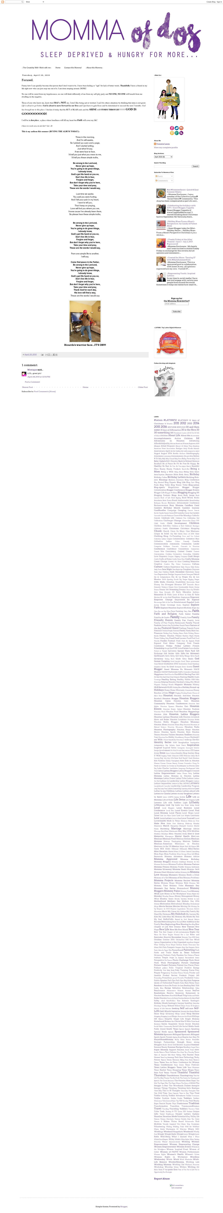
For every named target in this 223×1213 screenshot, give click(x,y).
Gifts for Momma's (190, 653)
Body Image (189, 495)
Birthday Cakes (160, 477)
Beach (188, 466)
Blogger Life (159, 493)
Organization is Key (168, 942)
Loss (174, 815)
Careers (196, 513)
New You (158, 932)
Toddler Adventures (177, 1096)
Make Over (171, 823)
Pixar (186, 965)
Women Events (184, 1147)
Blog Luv (190, 482)
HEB (193, 679)
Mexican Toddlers (191, 841)
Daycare (195, 569)
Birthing (190, 477)
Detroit (196, 574)
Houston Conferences (176, 703)
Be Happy (191, 464)
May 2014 (187, 831)
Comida (196, 541)
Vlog (188, 1124)
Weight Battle (170, 1134)
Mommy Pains (172, 891)
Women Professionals (189, 1152)
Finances (158, 633)
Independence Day (161, 745)
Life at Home (167, 800)
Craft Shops (193, 556)
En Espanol (193, 600)
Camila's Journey (190, 508)
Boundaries (158, 500)
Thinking (173, 1088)
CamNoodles (160, 510)
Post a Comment (32, 382)
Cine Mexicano (192, 531)
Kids (182, 761)
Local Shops (187, 813)
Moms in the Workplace (175, 894)
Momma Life (185, 872)
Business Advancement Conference (183, 503)
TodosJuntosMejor (169, 1101)
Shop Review (193, 1014)
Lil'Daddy (194, 802)
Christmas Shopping (189, 528)
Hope (172, 692)
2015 (157, 427)
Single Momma (192, 1019)
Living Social (194, 805)
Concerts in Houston (190, 546)
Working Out (178, 1165)
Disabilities (180, 582)
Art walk (184, 451)
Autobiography (192, 453)
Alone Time (188, 446)
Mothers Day (173, 901)
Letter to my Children (164, 791)
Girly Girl (174, 656)
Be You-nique (181, 466)
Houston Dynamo (167, 706)
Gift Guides (169, 653)
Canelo (161, 513)
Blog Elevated (159, 482)
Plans (196, 965)
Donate (171, 587)
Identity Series (162, 742)
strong (196, 1042)
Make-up (180, 823)
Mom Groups (182, 854)
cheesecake (186, 521)
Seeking (175, 1008)
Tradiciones (182, 1103)
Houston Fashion (191, 709)
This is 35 (166, 1091)
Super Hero (195, 1047)
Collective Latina (163, 541)
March (166, 826)
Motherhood (160, 901)
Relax (197, 988)
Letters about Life (191, 791)
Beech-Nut (185, 469)
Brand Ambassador (180, 500)
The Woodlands (176, 1086)
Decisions (190, 572)
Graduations (182, 664)
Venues (156, 1119)
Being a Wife (167, 472)
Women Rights (160, 1154)
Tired (197, 1093)
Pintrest (180, 965)
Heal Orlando (175, 677)
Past (185, 955)
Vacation (158, 1116)
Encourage (158, 602)
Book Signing (176, 498)
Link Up (170, 805)
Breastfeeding (194, 500)
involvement (164, 750)
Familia (195, 614)
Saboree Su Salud (190, 998)
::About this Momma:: (94, 68)
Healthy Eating (169, 679)
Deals (156, 572)
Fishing (191, 633)
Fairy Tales (188, 611)
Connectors (195, 549)
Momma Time (161, 886)
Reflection (176, 988)
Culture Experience (172, 567)
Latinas (190, 778)
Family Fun (180, 620)
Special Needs (160, 1032)
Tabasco (162, 1052)
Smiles (164, 1024)
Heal (168, 677)
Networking (167, 922)
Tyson (180, 1111)
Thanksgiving (186, 1075)
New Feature (188, 927)
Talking (178, 1055)
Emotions (176, 597)
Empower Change (163, 600)
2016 (164, 427)
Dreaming (173, 590)
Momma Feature (191, 864)
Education (159, 595)
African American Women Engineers (183, 443)
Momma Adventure (173, 856)
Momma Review (182, 880)
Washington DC (172, 1129)
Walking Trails (178, 1127)
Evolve (179, 605)
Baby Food (195, 459)
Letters (178, 791)
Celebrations (158, 521)
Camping (182, 510)
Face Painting (177, 611)
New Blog (192, 924)
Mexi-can (195, 836)
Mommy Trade (185, 891)
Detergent (189, 574)
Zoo (164, 1172)
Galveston (172, 651)
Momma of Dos (176, 878)
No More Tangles (166, 935)
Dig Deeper (183, 579)
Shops (174, 1016)
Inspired (158, 748)
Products (183, 975)
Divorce (178, 584)
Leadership (176, 786)
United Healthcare (167, 1114)
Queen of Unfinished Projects (167, 983)
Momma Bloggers (162, 862)
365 (171, 433)
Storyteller (195, 1039)
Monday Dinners (168, 896)
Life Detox (179, 799)
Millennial (175, 849)
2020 (183, 427)
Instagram (181, 748)
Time (165, 1093)
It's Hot (173, 750)
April (167, 451)
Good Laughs (175, 661)
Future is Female (160, 651)
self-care (189, 1008)
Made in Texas (173, 821)
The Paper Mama (175, 1083)
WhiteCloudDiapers (161, 1139)
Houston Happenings (189, 712)
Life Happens (190, 800)
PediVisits (157, 958)
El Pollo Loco (171, 595)
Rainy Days (194, 983)
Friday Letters (182, 646)
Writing (191, 1167)
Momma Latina (173, 872)
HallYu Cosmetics (184, 672)
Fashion (158, 625)
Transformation (161, 1106)
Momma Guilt (193, 869)
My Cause (172, 911)
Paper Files (168, 950)
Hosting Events (186, 693)
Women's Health (175, 1154)
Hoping (178, 693)
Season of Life (159, 1008)
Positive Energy (192, 968)
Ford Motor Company (174, 643)
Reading (187, 985)
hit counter (177, 1188)
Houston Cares (162, 701)
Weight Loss (182, 1134)
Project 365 (194, 975)
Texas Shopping (174, 1070)
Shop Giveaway (167, 1014)
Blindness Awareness (176, 480)
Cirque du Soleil (161, 534)
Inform (172, 745)
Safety (156, 1001)
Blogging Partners (162, 495)
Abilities (164, 436)
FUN (175, 648)
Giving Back (169, 659)
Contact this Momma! (73, 68)
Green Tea (165, 667)
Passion (180, 955)
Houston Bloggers (189, 698)
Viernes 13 (158, 1121)
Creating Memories (190, 561)
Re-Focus (173, 985)
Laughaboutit (159, 786)
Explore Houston (168, 608)
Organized (181, 942)
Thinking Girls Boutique (188, 1088)
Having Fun (189, 674)
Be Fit (176, 464)
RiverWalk (173, 995)
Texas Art (169, 1062)
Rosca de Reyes (172, 998)
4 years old (185, 433)
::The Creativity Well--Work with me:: (37, 68)
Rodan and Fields (193, 995)
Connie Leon (163, 144)
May (180, 831)
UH (184, 1111)
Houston (168, 695)
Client (197, 534)
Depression (163, 574)
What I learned (179, 1137)
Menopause (169, 836)
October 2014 (169, 940)
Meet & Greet (193, 834)
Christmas (174, 528)
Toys (174, 1103)
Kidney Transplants (173, 761)
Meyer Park (184, 846)
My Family (191, 911)
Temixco (196, 1060)
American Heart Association (164, 448)
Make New (159, 823)
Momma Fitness (161, 867)
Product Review (170, 975)
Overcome (192, 945)
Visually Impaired (169, 1124)
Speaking (195, 1029)
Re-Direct (165, 985)
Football (171, 641)
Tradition (194, 1103)
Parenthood (177, 950)
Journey (157, 758)
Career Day (188, 513)
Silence (160, 1019)
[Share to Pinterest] (56, 354)
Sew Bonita (190, 1011)
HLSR (169, 687)
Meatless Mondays (161, 834)
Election (157, 597)
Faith (195, 611)
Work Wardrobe (186, 1159)
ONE (187, 940)
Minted (170, 851)
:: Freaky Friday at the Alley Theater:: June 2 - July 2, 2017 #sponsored (180, 241)
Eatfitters (196, 592)
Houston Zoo (163, 737)
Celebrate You (181, 518)
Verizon (177, 1119)
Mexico (175, 846)
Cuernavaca (186, 564)
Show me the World (185, 1016)
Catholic (195, 516)
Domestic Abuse (193, 585)
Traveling (165, 1109)
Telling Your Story (186, 1060)
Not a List (185, 935)
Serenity (183, 1011)
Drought (167, 592)
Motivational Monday (180, 904)
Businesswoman (161, 505)
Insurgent (189, 748)
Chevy (193, 521)
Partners (167, 955)
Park (197, 950)
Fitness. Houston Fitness (171, 636)
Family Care (185, 617)
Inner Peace (181, 745)
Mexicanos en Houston (187, 844)
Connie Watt (159, 551)
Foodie (163, 641)
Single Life (179, 1019)
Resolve (170, 993)
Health (191, 677)
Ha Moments (186, 669)
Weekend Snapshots (173, 1132)
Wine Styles (185, 1139)
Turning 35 (169, 1111)
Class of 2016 (188, 534)
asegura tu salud (193, 451)
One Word (194, 940)
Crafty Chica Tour (178, 559)
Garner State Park (186, 651)
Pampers (171, 947)
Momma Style (182, 883)
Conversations (159, 554)
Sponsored (180, 1031)
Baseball (158, 464)
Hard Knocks (169, 674)
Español (190, 602)
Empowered (180, 600)
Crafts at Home (165, 559)
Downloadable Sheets (186, 587)
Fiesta (182, 631)
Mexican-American (163, 844)
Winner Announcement (171, 1142)
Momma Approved (165, 859)
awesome (167, 456)
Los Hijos (167, 815)
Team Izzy (164, 1057)
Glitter (184, 659)
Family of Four (161, 623)
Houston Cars (181, 701)
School (171, 1006)
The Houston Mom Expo (185, 1081)
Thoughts (176, 1091)
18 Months (169, 424)
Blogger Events (192, 490)
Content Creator (185, 551)
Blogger (185, 487)
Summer (195, 1045)
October (158, 940)
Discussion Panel (193, 582)
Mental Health (182, 836)
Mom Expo (159, 854)
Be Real (165, 466)
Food (171, 638)
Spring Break (177, 1037)
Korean (163, 763)
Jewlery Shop (193, 753)
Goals (190, 659)
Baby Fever (187, 459)
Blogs (174, 495)
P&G (160, 947)
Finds (186, 633)
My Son (196, 917)
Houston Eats (182, 706)
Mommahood (182, 888)
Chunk (158, 531)
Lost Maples (185, 815)
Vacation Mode (170, 1116)
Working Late (192, 1162)
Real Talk (195, 985)
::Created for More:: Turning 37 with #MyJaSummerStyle (181, 259)
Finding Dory (168, 633)
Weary (191, 1129)
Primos (180, 973)
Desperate (177, 574)
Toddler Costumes (192, 1096)
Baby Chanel (170, 459)
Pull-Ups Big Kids (183, 980)
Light (185, 803)
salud (163, 1001)
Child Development (177, 523)
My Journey (191, 914)
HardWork (179, 674)
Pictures (172, 965)
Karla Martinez (194, 758)
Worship (169, 1167)
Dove (176, 587)
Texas (162, 1062)
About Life (174, 435)
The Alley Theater (163, 1078)
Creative (158, 564)
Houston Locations (178, 719)
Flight (191, 636)
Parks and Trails (162, 953)
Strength (180, 1042)
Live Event (185, 805)
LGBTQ (170, 797)
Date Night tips (178, 569)
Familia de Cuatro (162, 617)
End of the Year (168, 602)
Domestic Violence (161, 587)
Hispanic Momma (183, 684)
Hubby (171, 737)
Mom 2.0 (177, 851)
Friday (169, 646)
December (180, 572)
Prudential (189, 978)
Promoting (158, 978)
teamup (171, 1057)
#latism (158, 420)
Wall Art (188, 1127)
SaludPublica (170, 1001)
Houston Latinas (162, 717)
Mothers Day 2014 (190, 901)
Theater (187, 1086)
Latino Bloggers (186, 781)
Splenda (170, 1032)
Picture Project (161, 965)
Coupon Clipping (174, 556)
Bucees (164, 503)
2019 (179, 427)
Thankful (182, 1072)
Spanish (187, 1029)
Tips (192, 1093)
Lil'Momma (159, 805)
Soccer (181, 1024)
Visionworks (189, 1121)
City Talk (173, 534)
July (165, 758)
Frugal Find (169, 648)
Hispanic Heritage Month (164, 685)
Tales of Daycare (160, 1055)
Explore (186, 605)
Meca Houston (175, 834)
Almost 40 (179, 446)
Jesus (162, 753)
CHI (197, 521)
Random (158, 985)
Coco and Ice (187, 536)
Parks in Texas (181, 952)
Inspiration (193, 745)
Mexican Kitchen (183, 839)
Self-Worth (165, 1011)
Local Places (175, 813)
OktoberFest (180, 940)
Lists (177, 805)
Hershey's (180, 682)
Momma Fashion (176, 864)
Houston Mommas (190, 722)
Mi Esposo (192, 846)
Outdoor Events (182, 945)
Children (194, 523)
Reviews (165, 995)
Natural (190, 919)
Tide (197, 1091)
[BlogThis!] (49, 354)
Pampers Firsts (194, 947)
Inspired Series (169, 748)
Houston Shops (184, 730)
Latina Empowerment (164, 773)
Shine (156, 1014)
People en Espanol (176, 958)
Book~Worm (187, 498)
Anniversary (159, 451)
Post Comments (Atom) (45, 391)
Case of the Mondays (183, 516)
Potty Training (181, 970)
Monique (32, 370)
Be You (172, 466)
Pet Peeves (168, 960)
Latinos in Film (177, 783)
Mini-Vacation (161, 851)
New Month (183, 930)
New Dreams (175, 927)
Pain (165, 947)
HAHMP (164, 672)
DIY (184, 585)
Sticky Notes (179, 1039)
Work (176, 1159)
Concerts (175, 546)
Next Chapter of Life (170, 932)
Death (172, 572)
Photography (174, 963)
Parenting (189, 950)
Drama (156, 590)
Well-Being (165, 1137)
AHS (197, 443)
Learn (170, 789)
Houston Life (176, 717)
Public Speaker (160, 980)
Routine (181, 998)
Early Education (183, 592)
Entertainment (180, 602)
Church (166, 531)
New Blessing (182, 924)
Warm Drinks (159, 1129)
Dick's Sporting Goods (170, 579)
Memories (159, 836)
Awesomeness (177, 456)
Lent (197, 788)
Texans (156, 1062)
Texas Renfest (160, 1070)
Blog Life (181, 482)
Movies (176, 906)
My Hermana (165, 914)
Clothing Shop (161, 536)
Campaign (171, 510)
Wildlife (178, 1139)
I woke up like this (191, 740)
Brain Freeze (167, 500)
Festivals (176, 631)
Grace (160, 664)
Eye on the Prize (164, 611)
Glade (178, 659)
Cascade (157, 516)
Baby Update (160, 461)
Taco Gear (180, 1052)
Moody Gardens (180, 899)
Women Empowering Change (184, 1144)
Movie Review (165, 906)
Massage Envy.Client (161, 831)
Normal (177, 935)
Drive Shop (158, 592)
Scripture (196, 1006)
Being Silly (189, 472)
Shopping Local (166, 1016)
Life (189, 796)
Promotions (167, 978)
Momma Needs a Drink (189, 875)
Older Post (143, 387)
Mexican (158, 839)
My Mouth (187, 917)
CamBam (189, 505)
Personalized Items (192, 958)
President (174, 973)
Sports (157, 1037)
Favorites (175, 625)
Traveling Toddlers (178, 1109)
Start (190, 1037)
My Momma (177, 917)
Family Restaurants (176, 623)
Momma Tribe (176, 886)
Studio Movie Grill (169, 1045)
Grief (171, 667)
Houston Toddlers (184, 735)
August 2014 (166, 453)
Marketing (164, 829)
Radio (182, 983)
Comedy (186, 541)
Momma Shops (168, 883)
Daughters (187, 569)
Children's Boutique (192, 526)
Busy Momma (176, 505)
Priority (186, 973)
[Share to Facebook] (54, 354)
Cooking (169, 554)
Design (171, 574)
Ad (197, 438)
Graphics (157, 667)
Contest (196, 551)
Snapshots (172, 1024)
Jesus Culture (171, 753)
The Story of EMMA (188, 1083)
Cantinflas (180, 513)
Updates (195, 1114)
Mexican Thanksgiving (172, 841)
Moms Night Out (193, 894)
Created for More (174, 561)
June (176, 758)
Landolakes (174, 768)
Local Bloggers (168, 808)
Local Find (194, 810)
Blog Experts (170, 482)
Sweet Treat (189, 1050)
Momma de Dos (193, 862)
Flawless (185, 636)
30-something (162, 432)
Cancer (190, 510)
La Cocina (170, 766)
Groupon (178, 667)
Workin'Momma (176, 1162)
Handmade (195, 672)
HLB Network (160, 687)
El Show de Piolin (184, 595)
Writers (183, 1167)
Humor (187, 737)
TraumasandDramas (190, 1106)
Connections (183, 549)
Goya (156, 664)
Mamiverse (158, 826)
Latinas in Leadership (169, 781)
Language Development (186, 768)
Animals (196, 448)
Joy (161, 758)
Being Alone (178, 472)
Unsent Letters (183, 1114)
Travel (157, 1108)
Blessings (163, 480)
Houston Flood (159, 712)
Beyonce (169, 474)
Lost (178, 815)
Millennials (183, 849)
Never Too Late (177, 922)
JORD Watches (184, 756)
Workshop (159, 1167)
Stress (189, 1042)
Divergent (169, 585)
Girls (167, 656)
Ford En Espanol (188, 641)
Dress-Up (189, 590)
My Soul (158, 919)
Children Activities (162, 526)
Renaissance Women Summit (179, 990)
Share (196, 1011)
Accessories (195, 436)
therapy (157, 1088)
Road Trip (182, 995)
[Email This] (46, 354)
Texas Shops (187, 1070)
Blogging (182, 492)
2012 (183, 423)
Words (169, 1159)
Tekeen (169, 1060)
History (196, 685)
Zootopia (169, 1172)
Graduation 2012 (171, 664)
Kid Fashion (159, 761)
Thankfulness (172, 1075)
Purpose (195, 980)
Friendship (159, 648)
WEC (197, 1129)
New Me (174, 929)
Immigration (194, 742)
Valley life (194, 1116)
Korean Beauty (171, 763)
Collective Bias (192, 539)
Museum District (193, 909)
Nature (196, 919)
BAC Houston (172, 461)
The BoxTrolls (175, 1078)
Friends (196, 646)
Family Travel (192, 623)
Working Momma (162, 1164)
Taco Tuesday (189, 1052)
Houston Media (193, 719)
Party (173, 955)
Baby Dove (178, 459)
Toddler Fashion (161, 1098)
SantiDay (188, 1003)
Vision (167, 1121)
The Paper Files (162, 1083)
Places (191, 965)
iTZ (192, 750)
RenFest (196, 990)
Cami (196, 505)
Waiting (169, 1127)
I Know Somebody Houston (173, 740)
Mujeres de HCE (163, 909)
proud (175, 978)
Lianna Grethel (179, 797)
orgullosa (190, 942)
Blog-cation (194, 485)
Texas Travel (170, 1073)
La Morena (191, 766)
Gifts (177, 653)
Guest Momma (171, 669)
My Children (181, 911)
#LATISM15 (183, 420)
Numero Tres (187, 937)
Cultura (195, 564)
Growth (189, 667)
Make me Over (193, 821)
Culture (158, 566)
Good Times (185, 661)
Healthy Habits (183, 679)
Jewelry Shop (181, 753)
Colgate (169, 539)
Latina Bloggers (171, 771)
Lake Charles (163, 768)
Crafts (156, 559)
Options (157, 942)
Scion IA (189, 1006)
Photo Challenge (180, 960)
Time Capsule (173, 1093)
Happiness (159, 674)
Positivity (158, 970)
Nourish (167, 937)
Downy (196, 587)
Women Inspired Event (177, 1149)
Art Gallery (177, 451)
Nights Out (194, 932)
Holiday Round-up (190, 687)
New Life (164, 929)
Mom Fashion (170, 854)
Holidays (159, 690)
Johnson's (175, 756)
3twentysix (177, 433)
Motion (156, 904)
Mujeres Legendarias (178, 909)
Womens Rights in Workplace (170, 1157)
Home (57, 68)
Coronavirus (177, 554)
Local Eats (170, 810)
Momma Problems (191, 878)
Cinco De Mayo (177, 531)
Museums (158, 911)
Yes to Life (190, 1170)
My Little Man (165, 917)
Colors (177, 541)
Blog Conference (192, 480)
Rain (187, 983)
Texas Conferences (163, 1065)
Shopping (157, 1016)
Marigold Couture (186, 826)
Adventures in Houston (169, 441)
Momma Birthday (189, 859)
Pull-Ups (171, 980)
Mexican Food (169, 839)
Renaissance (159, 990)
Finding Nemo (178, 633)
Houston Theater (168, 735)
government (195, 661)
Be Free (183, 464)
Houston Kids (160, 714)
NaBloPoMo (168, 919)
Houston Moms (160, 725)
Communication (161, 544)
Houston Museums (175, 727)
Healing (183, 677)
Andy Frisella (188, 448)
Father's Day (166, 625)
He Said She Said (160, 677)
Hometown (189, 690)
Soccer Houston (192, 1024)
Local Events (181, 810)
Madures (184, 821)
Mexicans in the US (162, 846)
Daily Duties (195, 567)
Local (157, 807)
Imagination (183, 742)
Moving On (185, 906)
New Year (194, 929)
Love (156, 818)
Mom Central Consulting (190, 851)
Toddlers (188, 1098)
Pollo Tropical (176, 968)
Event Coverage (168, 605)
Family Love (193, 620)
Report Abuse (162, 1178)
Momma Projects (163, 880)
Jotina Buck (195, 756)
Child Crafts (159, 523)
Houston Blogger (170, 698)
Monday (158, 896)
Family (175, 617)
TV (175, 1111)
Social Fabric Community (163, 1026)
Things (165, 1088)
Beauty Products (174, 469)
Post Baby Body (168, 970)
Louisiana (195, 815)
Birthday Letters (177, 477)
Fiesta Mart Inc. (192, 631)
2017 (170, 427)
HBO (197, 674)
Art (172, 451)
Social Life (177, 1026)
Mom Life (190, 854)
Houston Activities (182, 696)
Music (164, 911)
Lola (161, 815)
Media (184, 834)
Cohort (196, 536)
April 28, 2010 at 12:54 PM (38, 377)
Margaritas (174, 826)
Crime (178, 564)
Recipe (168, 988)
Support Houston (176, 1050)
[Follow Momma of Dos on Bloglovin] (164, 396)
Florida (196, 636)
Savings (164, 1006)
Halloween (173, 672)
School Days (180, 1006)
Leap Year (164, 789)
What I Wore (193, 1137)
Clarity (180, 534)
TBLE (184, 1055)
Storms (188, 1039)
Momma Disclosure (161, 864)
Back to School (185, 461)
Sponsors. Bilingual (190, 1034)
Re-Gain (180, 985)
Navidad (157, 922)
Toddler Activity (161, 1096)
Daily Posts (158, 569)
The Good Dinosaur (167, 1081)
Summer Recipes (175, 1047)
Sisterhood (159, 1021)
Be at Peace (167, 464)
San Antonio (183, 1001)
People (165, 958)
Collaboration (179, 539)
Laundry (167, 786)
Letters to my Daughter (181, 793)
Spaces (181, 1029)
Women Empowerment (165, 1147)
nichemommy (184, 932)
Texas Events (179, 1065)
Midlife (167, 849)
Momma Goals (179, 869)
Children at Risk (178, 526)
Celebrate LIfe (167, 518)
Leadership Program (190, 786)
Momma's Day (192, 885)
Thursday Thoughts (188, 1091)
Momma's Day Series (164, 888)
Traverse (191, 1109)
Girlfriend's (159, 656)
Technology (189, 1057)
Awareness (159, 456)
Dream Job (164, 590)
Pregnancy (165, 973)
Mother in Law (193, 899)
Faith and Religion (165, 613)
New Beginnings (168, 924)
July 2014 (170, 758)
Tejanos (163, 1060)
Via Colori (195, 1119)
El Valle (195, 595)
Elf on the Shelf (166, 597)
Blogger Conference (176, 490)
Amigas (179, 448)
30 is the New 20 (190, 430)
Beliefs (197, 472)
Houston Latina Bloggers (184, 714)
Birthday (194, 474)
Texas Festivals (192, 1065)
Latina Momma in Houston (177, 776)
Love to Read (176, 818)
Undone (189, 1111)
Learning (177, 789)
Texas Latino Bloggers (165, 1067)
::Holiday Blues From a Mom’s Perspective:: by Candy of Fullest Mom (182, 223)
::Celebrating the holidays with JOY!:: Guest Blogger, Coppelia (181, 207)
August (157, 453)
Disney (157, 585)
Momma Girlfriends (192, 867)
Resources (179, 993)
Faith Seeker (185, 614)
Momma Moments (169, 875)
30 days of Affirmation (170, 430)
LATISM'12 (194, 783)
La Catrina (162, 766)
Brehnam (157, 503)
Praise (191, 970)
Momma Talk (194, 883)
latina (160, 771)
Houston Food (172, 712)
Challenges (168, 521)
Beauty (162, 469)
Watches (183, 1129)
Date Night (167, 569)
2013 (189, 423)
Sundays (187, 1047)
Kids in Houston (192, 761)
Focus (156, 638)
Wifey (171, 1139)
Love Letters (166, 818)
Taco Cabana (170, 1052)
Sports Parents (166, 1037)
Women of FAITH (169, 1152)
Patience (191, 955)
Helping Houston (168, 682)
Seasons (168, 1008)
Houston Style (183, 732)
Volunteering (159, 1127)
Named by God (181, 919)
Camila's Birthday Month (167, 508)
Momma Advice (191, 856)
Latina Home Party (184, 773)
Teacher (190, 1055)
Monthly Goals (166, 899)
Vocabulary (195, 1124)
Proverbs (181, 978)
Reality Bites (158, 988)
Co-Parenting (175, 536)
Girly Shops (184, 656)
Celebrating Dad (193, 518)
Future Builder (194, 648)
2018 (174, 427)
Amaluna (196, 446)
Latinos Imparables (162, 783)
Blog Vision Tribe (179, 485)
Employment (185, 597)
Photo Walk (160, 963)
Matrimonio (173, 831)
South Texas (172, 1029)
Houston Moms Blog (175, 725)
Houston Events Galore (172, 709)
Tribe (156, 1111)
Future (185, 648)
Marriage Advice (191, 829)
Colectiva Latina (160, 539)
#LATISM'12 (170, 420)
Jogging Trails (166, 756)
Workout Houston (192, 1165)
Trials (197, 1109)
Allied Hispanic (168, 446)
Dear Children (164, 572)
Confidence (171, 549)
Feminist (158, 631)
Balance (195, 461)
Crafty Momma (192, 559)
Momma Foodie (177, 867)
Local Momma (161, 813)
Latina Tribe (181, 778)
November (176, 937)
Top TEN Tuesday (182, 1101)
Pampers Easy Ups (181, 947)
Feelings (182, 628)
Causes (157, 518)
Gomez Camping (162, 661)
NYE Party (195, 937)
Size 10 (183, 1021)
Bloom (180, 495)
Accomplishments (162, 438)
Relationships (188, 988)
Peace (196, 955)
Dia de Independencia (162, 577)
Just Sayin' (183, 758)
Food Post (191, 638)
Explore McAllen (184, 608)
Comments (162, 181)
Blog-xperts (159, 487)
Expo (194, 608)
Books (196, 498)
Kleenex (157, 763)
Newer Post (27, 387)
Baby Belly (161, 459)
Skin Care (191, 1021)
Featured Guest (170, 628)
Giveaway (158, 659)
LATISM (186, 783)
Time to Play (184, 1093)
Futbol (180, 648)
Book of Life (165, 498)
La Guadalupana (180, 766)
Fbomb (182, 625)
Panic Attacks (159, 950)
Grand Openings (193, 664)
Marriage (176, 828)
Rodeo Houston (160, 998)
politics (165, 968)
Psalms (196, 978)
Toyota (168, 1103)
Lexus (165, 797)
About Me (185, 435)
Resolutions (159, 993)
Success (179, 1045)
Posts (159, 176)
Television (175, 1060)
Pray (197, 970)
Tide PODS (158, 1093)
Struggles (158, 1045)
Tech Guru (179, 1057)
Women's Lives (192, 1154)
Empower (194, 597)
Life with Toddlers (172, 803)
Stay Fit (196, 1037)
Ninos (156, 935)
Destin (184, 574)
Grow (184, 667)
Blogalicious (173, 487)
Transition (174, 1106)
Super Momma (161, 1050)
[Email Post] (42, 354)
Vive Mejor (181, 1124)
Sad (197, 998)
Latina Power (169, 778)
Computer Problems (162, 546)
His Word (194, 682)
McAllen (195, 831)
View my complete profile (166, 147)
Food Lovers (180, 638)
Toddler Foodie (176, 1098)
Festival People (167, 631)
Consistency (171, 551)
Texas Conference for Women (186, 1062)
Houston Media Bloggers (166, 722)
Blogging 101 (193, 493)
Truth (162, 1111)
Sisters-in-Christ (172, 1021)
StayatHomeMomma (163, 1039)
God (197, 658)
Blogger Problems (171, 493)
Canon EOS (173, 513)
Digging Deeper (193, 579)
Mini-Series (193, 849)
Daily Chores (185, 567)
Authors (182, 453)
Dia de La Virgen (179, 577)
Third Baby (158, 1091)
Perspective (159, 960)
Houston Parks (192, 727)
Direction (170, 582)
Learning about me (187, 789)
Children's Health (161, 528)
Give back (194, 656)
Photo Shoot (194, 960)
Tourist (162, 1103)
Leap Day (157, 789)
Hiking (187, 682)
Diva (162, 585)
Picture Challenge (190, 963)
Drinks (196, 590)
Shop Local (180, 1014)
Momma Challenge (179, 862)
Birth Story (184, 474)
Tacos (196, 1052)
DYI (173, 592)
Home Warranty (177, 690)
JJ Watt (157, 756)
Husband (194, 737)
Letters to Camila (162, 793)
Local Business (184, 808)
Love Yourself (188, 818)
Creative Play (169, 564)
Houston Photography (165, 729)
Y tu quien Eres (170, 1169)
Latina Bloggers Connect (188, 771)
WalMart (196, 1127)
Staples (185, 1037)
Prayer (157, 973)
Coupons (184, 556)
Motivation (165, 904)
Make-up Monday (192, 823)
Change (177, 520)
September (175, 1011)
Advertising (194, 441)
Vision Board (177, 1121)
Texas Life (181, 1067)
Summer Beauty (160, 1047)
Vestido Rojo (186, 1119)
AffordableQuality (162, 443)
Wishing (186, 1142)
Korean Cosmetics (185, 763)
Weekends (188, 1132)
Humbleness (179, 737)
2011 (176, 423)
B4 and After (188, 456)
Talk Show (171, 1055)
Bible (176, 474)
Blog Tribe (165, 485)
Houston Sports (168, 732)
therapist (195, 1086)
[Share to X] (51, 354)
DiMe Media (159, 582)
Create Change (160, 561)
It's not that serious (183, 750)
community (175, 544)
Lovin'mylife (160, 821)
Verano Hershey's (167, 1119)
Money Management (184, 896)
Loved (197, 818)
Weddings (158, 1132)
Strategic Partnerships (164, 1042)
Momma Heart (160, 872)
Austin (175, 453)
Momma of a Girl (161, 878)
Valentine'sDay (183, 1116)
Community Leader (190, 544)
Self (182, 1008)
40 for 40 (193, 433)
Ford (178, 641)
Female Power (193, 628)
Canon (166, 513)
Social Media (188, 1026)
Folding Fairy (164, 638)
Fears (187, 625)
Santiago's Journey (176, 1003)
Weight (160, 1134)
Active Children (184, 438)
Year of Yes (182, 1170)
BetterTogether (159, 474)
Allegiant (157, 446)
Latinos (196, 781)
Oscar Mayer (171, 945)
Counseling (187, 554)
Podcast (157, 968)
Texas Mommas (193, 1067)
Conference (159, 549)
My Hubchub (178, 914)
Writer (176, 1167)
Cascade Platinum (167, 516)
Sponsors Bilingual (172, 1034)
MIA (162, 849)
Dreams (182, 590)
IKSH (175, 742)
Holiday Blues (177, 687)
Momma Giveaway (163, 869)
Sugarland (187, 1045)
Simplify (168, 1019)
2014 (196, 423)
